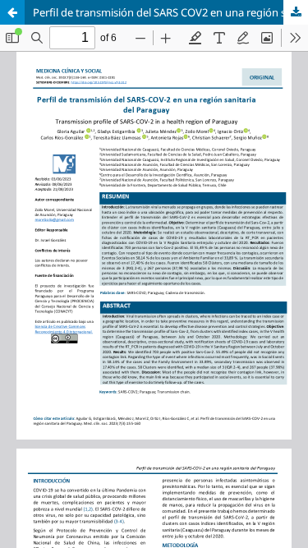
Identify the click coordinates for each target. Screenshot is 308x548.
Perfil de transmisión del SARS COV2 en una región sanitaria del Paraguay (170, 12)
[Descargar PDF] (295, 12)
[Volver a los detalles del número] (12, 12)
